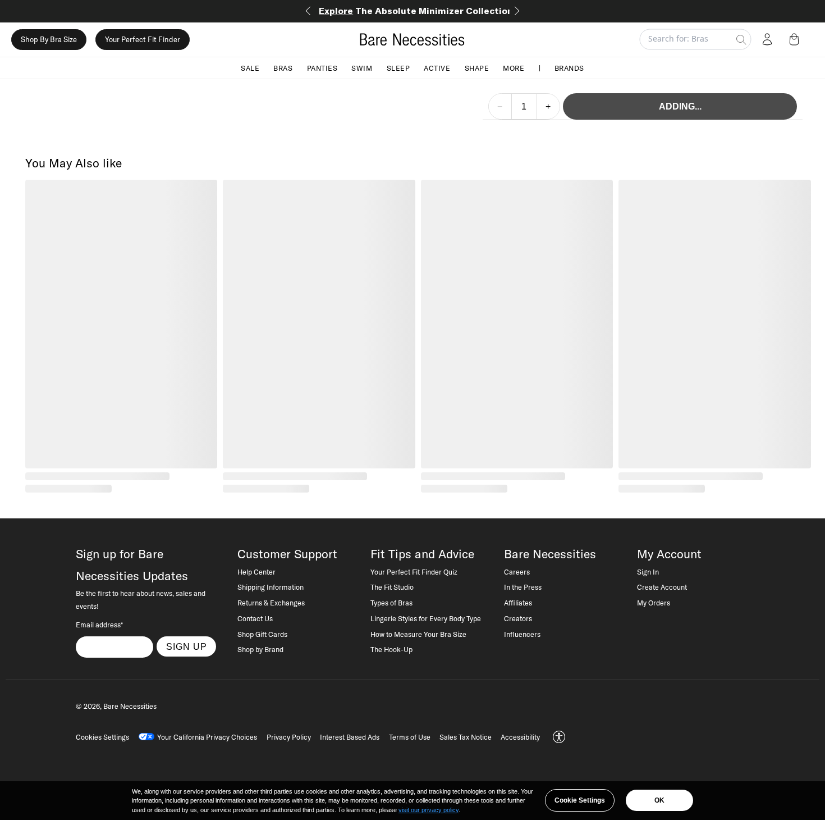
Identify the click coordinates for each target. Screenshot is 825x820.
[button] (796, 39)
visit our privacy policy (428, 810)
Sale (250, 67)
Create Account (662, 586)
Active (437, 67)
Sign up (186, 646)
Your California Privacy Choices (207, 736)
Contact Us (255, 618)
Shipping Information (270, 586)
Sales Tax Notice (465, 736)
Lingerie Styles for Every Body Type (425, 618)
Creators (518, 618)
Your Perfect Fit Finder (142, 39)
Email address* (99, 624)
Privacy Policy (289, 736)
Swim (361, 67)
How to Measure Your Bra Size (418, 634)
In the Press (523, 586)
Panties (322, 67)
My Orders (653, 602)
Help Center (256, 571)
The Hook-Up (391, 649)
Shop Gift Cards (262, 634)
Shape (477, 67)
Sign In (648, 571)
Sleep (398, 67)
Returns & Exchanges (271, 602)
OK (659, 800)
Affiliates (518, 602)
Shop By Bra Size (49, 39)
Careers (517, 571)
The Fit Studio (392, 586)
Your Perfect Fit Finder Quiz (413, 571)
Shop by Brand (260, 649)
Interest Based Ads (349, 736)
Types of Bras (391, 602)
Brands (569, 67)
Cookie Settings (579, 800)
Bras (282, 67)
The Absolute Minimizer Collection (416, 10)
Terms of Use (409, 736)
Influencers (522, 634)
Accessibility (520, 736)
